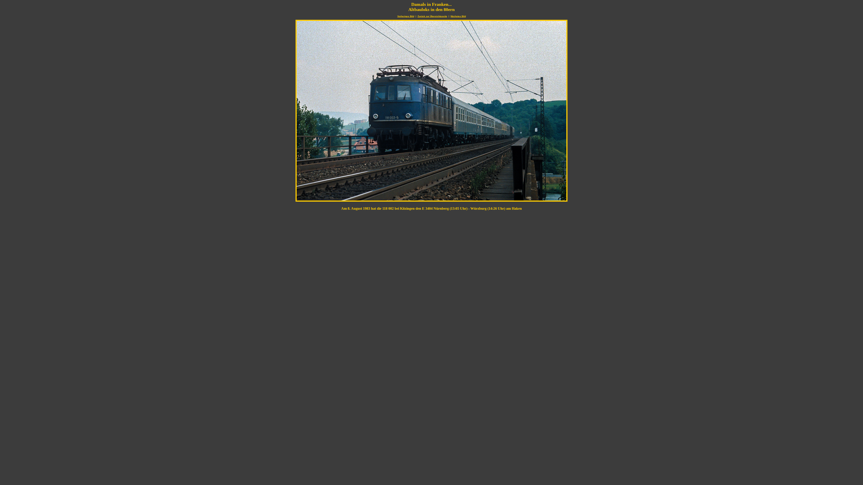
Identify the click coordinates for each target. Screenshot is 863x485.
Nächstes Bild (458, 16)
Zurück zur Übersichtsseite (432, 16)
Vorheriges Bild (405, 16)
